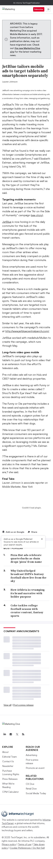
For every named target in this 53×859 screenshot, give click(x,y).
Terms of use (24, 844)
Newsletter (7, 766)
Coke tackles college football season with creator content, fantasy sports (27, 610)
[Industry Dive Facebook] (11, 734)
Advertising (31, 755)
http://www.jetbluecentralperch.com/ (27, 331)
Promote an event (35, 767)
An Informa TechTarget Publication (26, 3)
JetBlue (6, 221)
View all (7, 705)
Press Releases (10, 778)
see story (36, 215)
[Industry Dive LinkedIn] (4, 734)
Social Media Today (36, 793)
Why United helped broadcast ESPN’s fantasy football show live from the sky (28, 576)
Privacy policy (9, 844)
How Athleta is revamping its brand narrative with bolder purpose (28, 593)
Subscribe (38, 9)
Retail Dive (31, 788)
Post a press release (23, 705)
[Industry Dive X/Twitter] (17, 734)
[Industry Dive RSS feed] (23, 734)
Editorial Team (9, 756)
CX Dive (30, 783)
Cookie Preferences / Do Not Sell (27, 847)
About (5, 752)
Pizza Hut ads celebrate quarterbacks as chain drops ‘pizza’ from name (26, 558)
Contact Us (8, 761)
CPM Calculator (10, 791)
